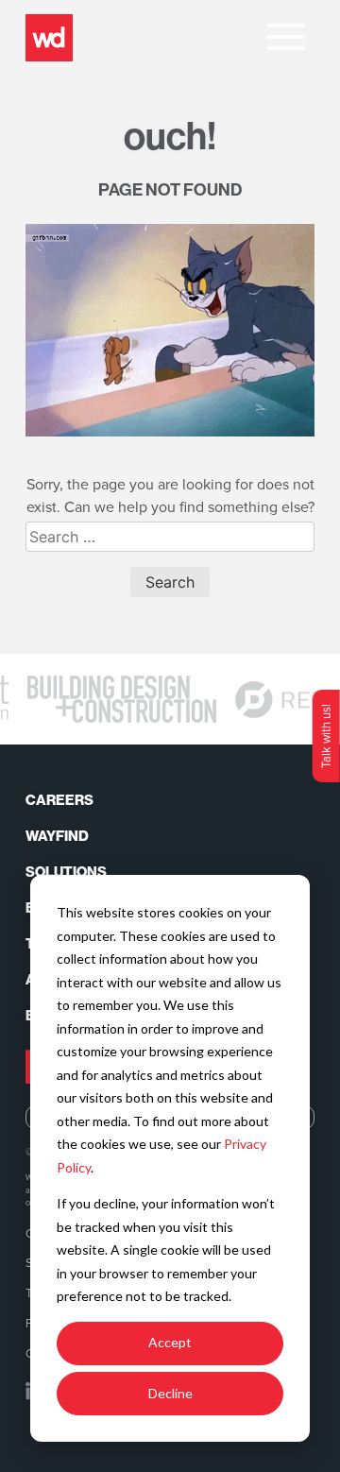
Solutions (66, 872)
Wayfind (57, 836)
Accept (170, 1342)
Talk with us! (325, 736)
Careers (60, 800)
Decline (170, 1393)
